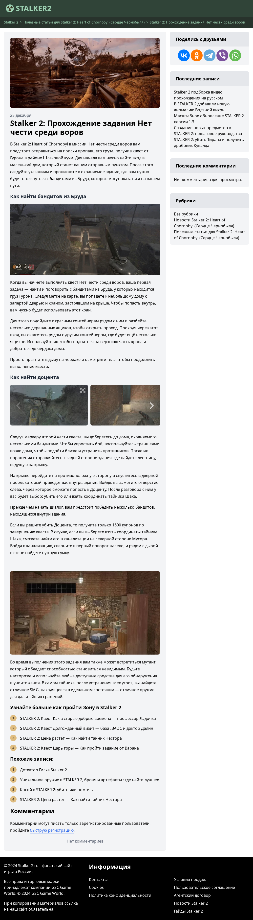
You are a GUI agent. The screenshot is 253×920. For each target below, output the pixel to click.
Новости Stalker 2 (191, 903)
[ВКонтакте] (184, 55)
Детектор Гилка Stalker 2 (43, 770)
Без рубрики (186, 214)
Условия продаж (190, 879)
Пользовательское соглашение (204, 887)
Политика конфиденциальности (120, 895)
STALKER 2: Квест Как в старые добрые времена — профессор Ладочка (88, 718)
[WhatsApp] (235, 55)
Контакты (98, 879)
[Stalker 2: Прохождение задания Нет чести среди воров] (85, 73)
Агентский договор (192, 895)
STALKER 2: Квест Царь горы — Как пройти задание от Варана (79, 748)
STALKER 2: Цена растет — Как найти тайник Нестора (71, 738)
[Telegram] (209, 55)
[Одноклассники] (197, 55)
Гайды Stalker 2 (188, 911)
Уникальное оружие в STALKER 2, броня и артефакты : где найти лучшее (89, 779)
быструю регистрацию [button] (52, 830)
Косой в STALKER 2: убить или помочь (56, 789)
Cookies (96, 887)
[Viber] (222, 55)
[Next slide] (152, 405)
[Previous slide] (18, 405)
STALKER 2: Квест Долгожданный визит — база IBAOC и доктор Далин (86, 728)
